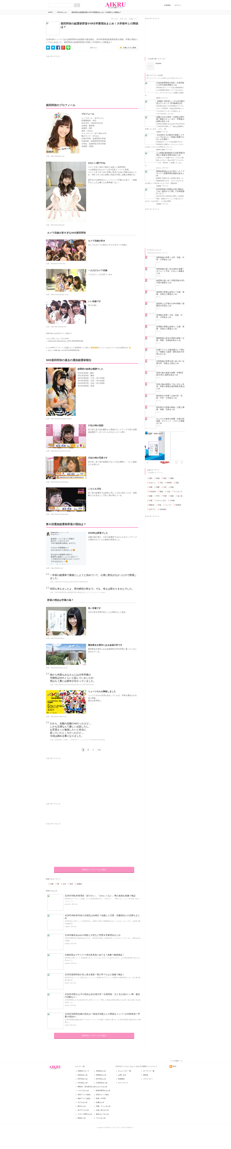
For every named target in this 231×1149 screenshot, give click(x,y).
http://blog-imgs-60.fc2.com (60, 451)
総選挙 (79, 884)
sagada (67, 926)
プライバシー (148, 1079)
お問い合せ (122, 1075)
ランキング (178, 492)
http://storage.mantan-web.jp (61, 419)
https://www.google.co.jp (59, 294)
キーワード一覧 (148, 1071)
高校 (172, 478)
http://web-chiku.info (58, 263)
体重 (157, 487)
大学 (64, 884)
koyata (67, 1005)
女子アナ (152, 509)
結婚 (157, 478)
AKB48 (169, 483)
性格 (172, 487)
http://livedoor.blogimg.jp (59, 482)
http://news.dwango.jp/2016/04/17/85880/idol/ (71, 582)
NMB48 (178, 505)
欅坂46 (151, 505)
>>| (98, 750)
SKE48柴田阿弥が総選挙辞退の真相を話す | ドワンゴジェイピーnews (80, 592)
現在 (165, 478)
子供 (161, 483)
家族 (161, 492)
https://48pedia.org (57, 156)
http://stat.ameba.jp (57, 225)
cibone (67, 983)
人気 (168, 492)
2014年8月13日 (77, 341)
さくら (158, 168)
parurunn (68, 904)
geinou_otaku (160, 149)
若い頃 (180, 496)
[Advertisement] (70, 76)
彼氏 (150, 478)
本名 (159, 505)
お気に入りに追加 (129, 48)
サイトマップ (123, 1083)
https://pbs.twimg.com (58, 327)
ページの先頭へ (175, 1061)
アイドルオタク (161, 113)
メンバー (168, 505)
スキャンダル (161, 501)
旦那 (177, 483)
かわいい (152, 483)
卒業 (51, 884)
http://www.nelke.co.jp (58, 716)
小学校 (172, 501)
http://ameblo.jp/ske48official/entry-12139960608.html (74, 685)
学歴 (165, 496)
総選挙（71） (133, 19)
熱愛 (150, 496)
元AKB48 (162, 509)
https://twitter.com (57, 568)
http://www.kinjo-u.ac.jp (59, 668)
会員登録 (167, 5)
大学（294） (115, 19)
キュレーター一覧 (124, 1071)
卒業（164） (124, 19)
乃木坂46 (152, 492)
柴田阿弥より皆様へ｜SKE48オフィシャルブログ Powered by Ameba (80, 740)
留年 (71, 884)
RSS (174, 1066)
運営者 (145, 1075)
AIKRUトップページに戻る (94, 869)
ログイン (178, 5)
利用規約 (121, 1079)
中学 (157, 496)
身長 (150, 487)
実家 (172, 496)
